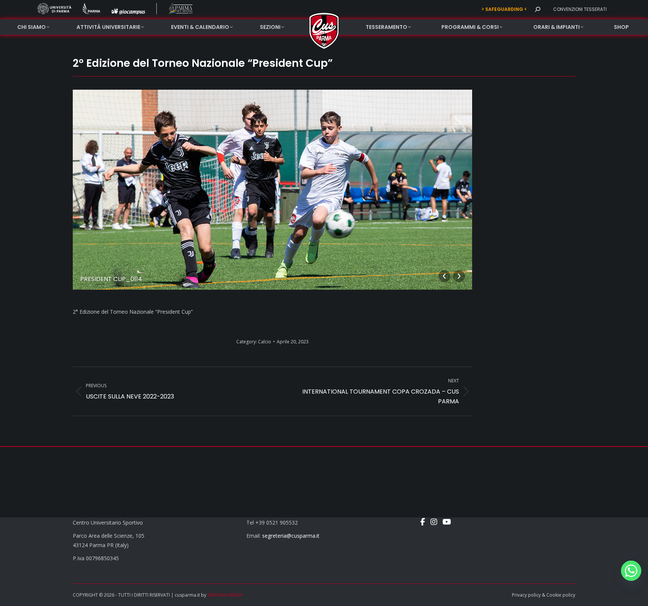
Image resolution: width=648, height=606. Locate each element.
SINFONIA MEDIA (224, 595)
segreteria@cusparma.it (291, 535)
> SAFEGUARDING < (504, 9)
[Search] (537, 9)
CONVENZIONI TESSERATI (580, 9)
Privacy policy (526, 595)
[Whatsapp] (631, 571)
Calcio (264, 341)
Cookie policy (560, 595)
